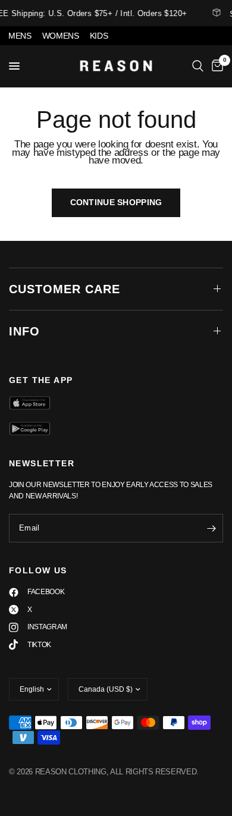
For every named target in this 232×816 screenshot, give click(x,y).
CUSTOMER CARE (64, 289)
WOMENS (60, 35)
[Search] (198, 66)
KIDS (99, 35)
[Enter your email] (211, 528)
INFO (24, 331)
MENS (20, 35)
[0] (215, 66)
